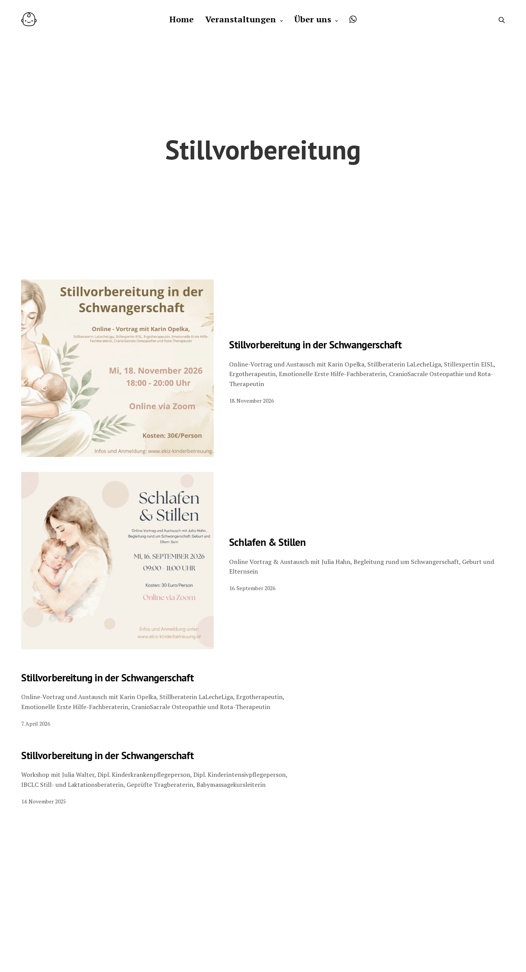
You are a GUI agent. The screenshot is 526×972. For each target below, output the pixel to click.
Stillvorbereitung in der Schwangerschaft (315, 344)
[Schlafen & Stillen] (117, 560)
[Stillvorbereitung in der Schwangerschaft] (117, 368)
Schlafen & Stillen (267, 542)
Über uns (312, 19)
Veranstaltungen (240, 19)
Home (181, 19)
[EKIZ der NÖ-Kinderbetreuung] (29, 19)
